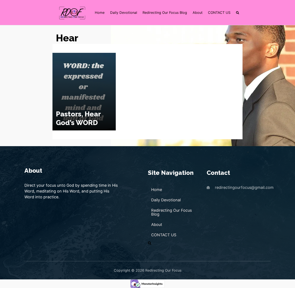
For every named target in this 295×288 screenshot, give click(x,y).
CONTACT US (219, 12)
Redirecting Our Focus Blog (165, 12)
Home (100, 12)
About (198, 12)
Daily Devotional (123, 12)
